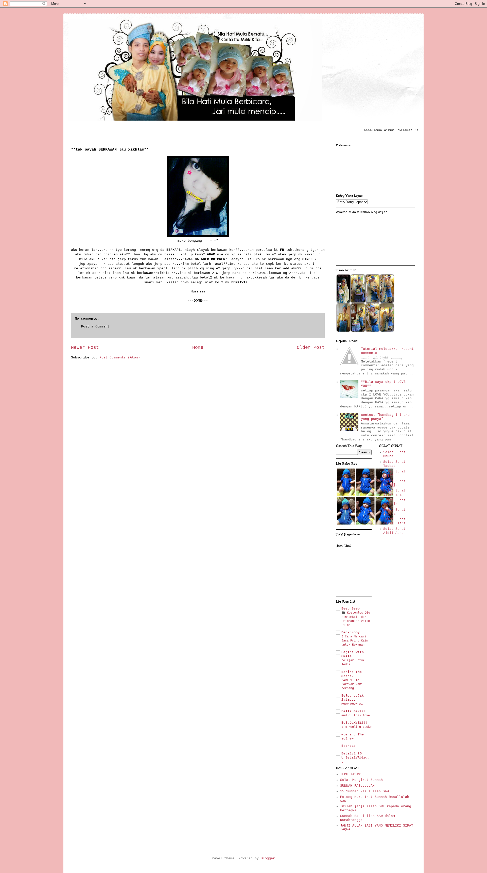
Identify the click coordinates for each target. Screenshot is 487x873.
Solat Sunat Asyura (394, 512)
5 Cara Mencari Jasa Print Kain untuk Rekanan (354, 641)
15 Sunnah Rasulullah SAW (364, 791)
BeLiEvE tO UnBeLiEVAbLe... (355, 758)
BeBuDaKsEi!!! (354, 723)
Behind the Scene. (351, 674)
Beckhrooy (350, 632)
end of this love (355, 715)
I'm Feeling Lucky (356, 727)
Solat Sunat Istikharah (394, 493)
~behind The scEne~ (352, 736)
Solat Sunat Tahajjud (394, 483)
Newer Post (85, 347)
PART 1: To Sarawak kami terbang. (352, 684)
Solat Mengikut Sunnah (361, 780)
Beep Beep (350, 609)
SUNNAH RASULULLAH (357, 786)
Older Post (311, 347)
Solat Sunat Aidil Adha (394, 531)
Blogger (268, 858)
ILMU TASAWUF (352, 774)
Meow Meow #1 (352, 704)
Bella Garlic (353, 711)
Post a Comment (95, 326)
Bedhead (348, 746)
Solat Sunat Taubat (394, 464)
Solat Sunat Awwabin (394, 502)
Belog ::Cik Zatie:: (352, 698)
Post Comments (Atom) (119, 357)
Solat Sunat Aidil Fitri (394, 521)
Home (197, 347)
